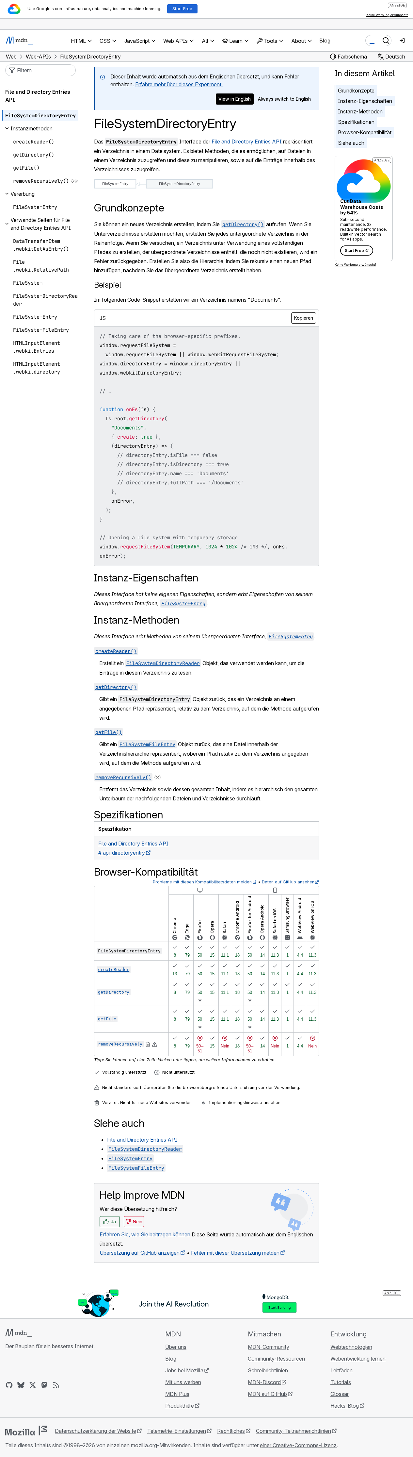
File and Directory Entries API (247, 141)
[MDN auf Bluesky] (21, 1385)
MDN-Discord (264, 1382)
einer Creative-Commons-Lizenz (298, 1445)
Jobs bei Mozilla (184, 1370)
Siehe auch (351, 143)
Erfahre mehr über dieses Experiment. (179, 84)
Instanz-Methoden (360, 111)
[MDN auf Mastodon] (44, 1385)
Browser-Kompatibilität (364, 132)
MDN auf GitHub (267, 1394)
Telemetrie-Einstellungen (176, 1431)
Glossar (339, 1394)
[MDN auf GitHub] (9, 1385)
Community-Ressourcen (276, 1358)
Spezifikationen (356, 122)
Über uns (175, 1347)
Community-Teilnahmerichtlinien (293, 1431)
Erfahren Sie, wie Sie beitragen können (145, 1234)
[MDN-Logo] (18, 1333)
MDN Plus (177, 1394)
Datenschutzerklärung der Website (95, 1431)
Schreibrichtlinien (268, 1370)
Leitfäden (341, 1370)
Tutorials (340, 1382)
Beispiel (107, 285)
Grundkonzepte (356, 90)
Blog (324, 40)
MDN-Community (268, 1347)
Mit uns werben (183, 1382)
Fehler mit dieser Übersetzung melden (235, 1252)
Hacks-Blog (344, 1405)
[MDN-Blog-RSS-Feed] (56, 1385)
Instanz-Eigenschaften (365, 101)
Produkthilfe (179, 1405)
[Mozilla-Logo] (26, 1430)
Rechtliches (231, 1431)
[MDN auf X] (33, 1385)
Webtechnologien (351, 1347)
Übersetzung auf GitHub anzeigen (140, 1252)
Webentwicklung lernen (358, 1358)
